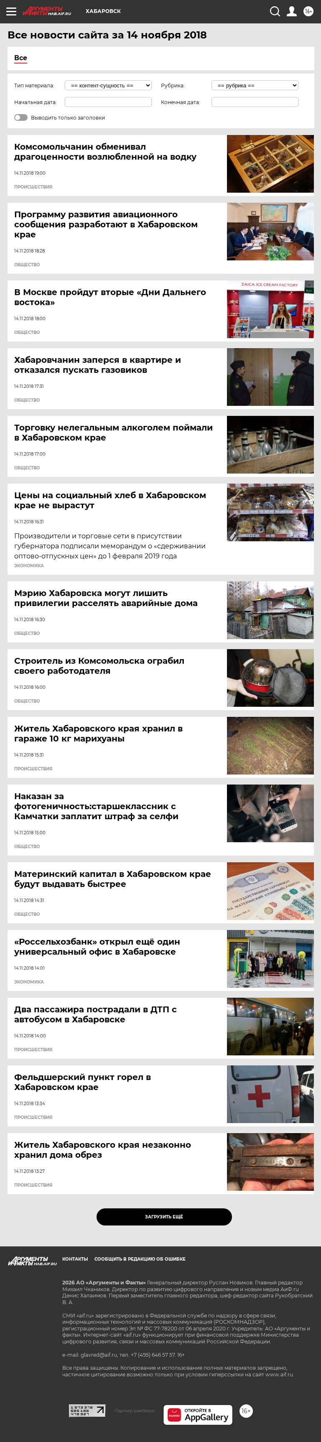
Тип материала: (34, 85)
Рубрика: (173, 85)
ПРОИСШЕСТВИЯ (33, 187)
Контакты (75, 1259)
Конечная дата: (180, 102)
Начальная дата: (35, 102)
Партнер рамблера (134, 1410)
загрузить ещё (164, 1217)
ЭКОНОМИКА (29, 566)
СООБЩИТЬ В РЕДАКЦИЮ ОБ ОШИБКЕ (140, 1259)
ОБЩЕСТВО (27, 265)
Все (20, 58)
